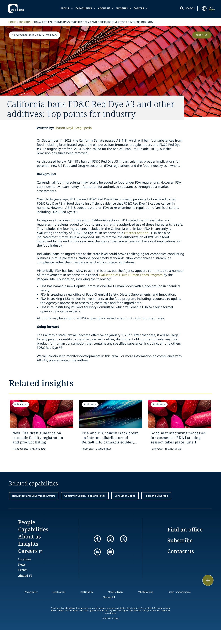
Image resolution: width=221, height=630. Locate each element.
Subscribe (180, 540)
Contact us (180, 551)
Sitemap (107, 597)
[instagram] (110, 538)
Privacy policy (31, 591)
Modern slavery (115, 591)
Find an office (184, 529)
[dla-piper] (17, 8)
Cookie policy (86, 591)
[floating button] (207, 580)
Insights (122, 8)
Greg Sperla (83, 128)
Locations (24, 559)
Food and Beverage (156, 495)
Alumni (23, 576)
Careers (139, 8)
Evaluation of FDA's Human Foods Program (131, 275)
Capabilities (83, 8)
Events (22, 570)
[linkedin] (97, 551)
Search (190, 8)
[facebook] (97, 538)
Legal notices (59, 591)
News (22, 564)
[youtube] (110, 551)
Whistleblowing (145, 591)
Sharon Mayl (64, 128)
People (65, 8)
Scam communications (180, 591)
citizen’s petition (136, 233)
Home (12, 22)
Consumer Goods (125, 495)
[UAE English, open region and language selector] (204, 8)
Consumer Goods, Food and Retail (84, 495)
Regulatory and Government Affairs (33, 495)
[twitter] (123, 538)
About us (104, 8)
